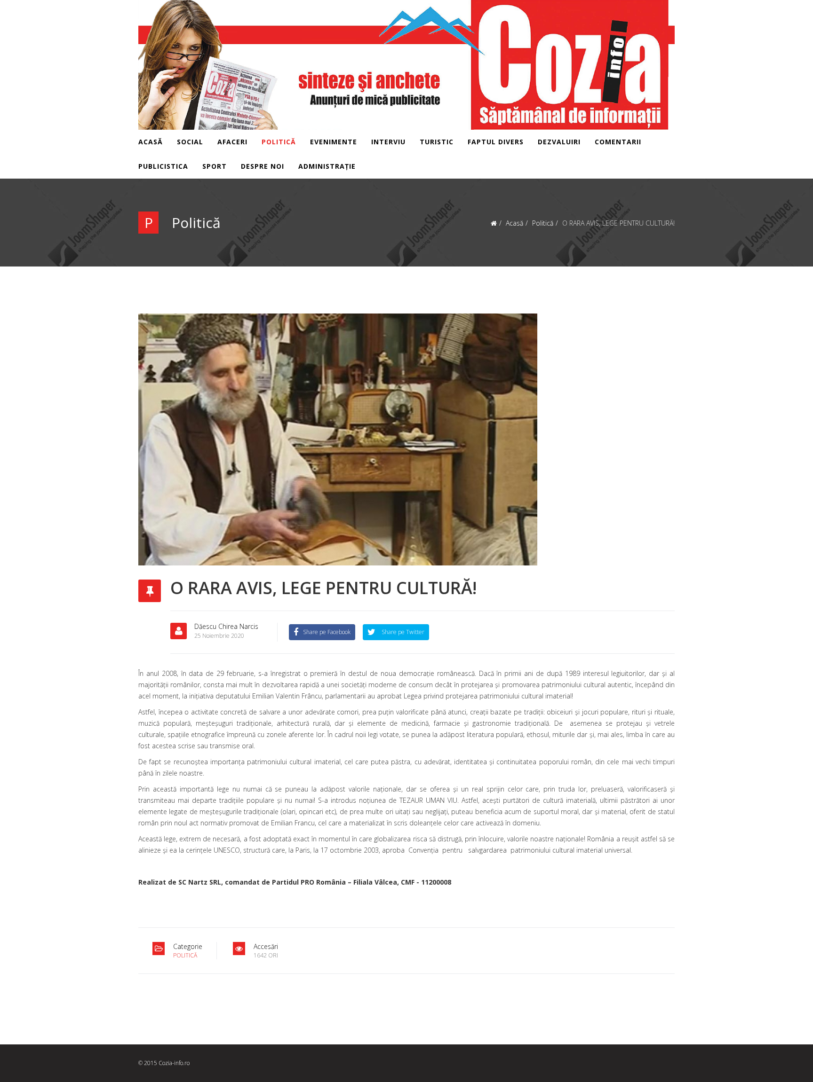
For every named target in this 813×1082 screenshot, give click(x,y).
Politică (279, 141)
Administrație (327, 166)
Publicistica (163, 166)
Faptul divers (496, 141)
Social (190, 141)
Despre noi (262, 166)
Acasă (150, 141)
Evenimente (333, 141)
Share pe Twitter (402, 632)
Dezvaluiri (559, 141)
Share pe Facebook (327, 632)
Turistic (437, 141)
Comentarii (618, 141)
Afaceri (232, 141)
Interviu (388, 141)
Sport (214, 166)
